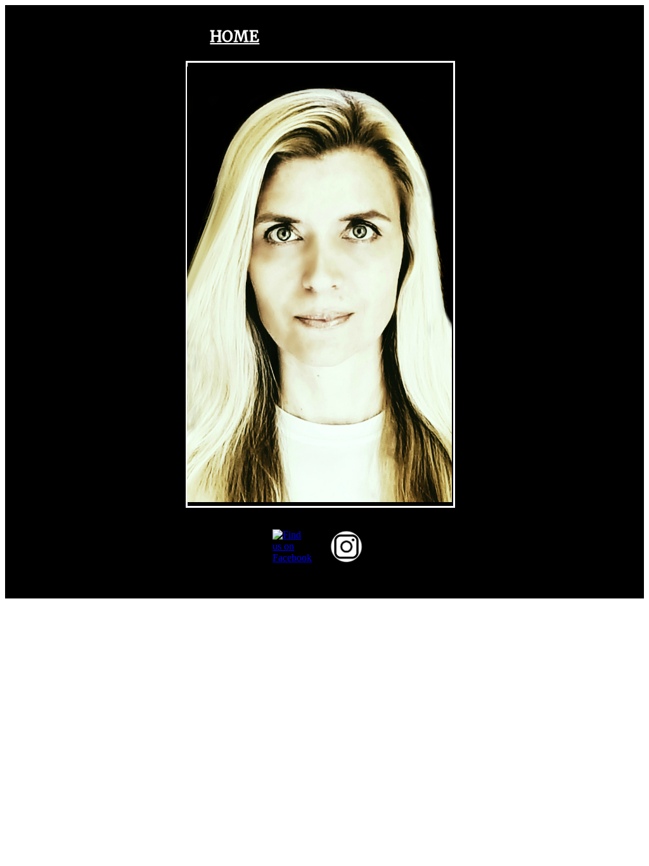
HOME (234, 36)
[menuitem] (234, 36)
